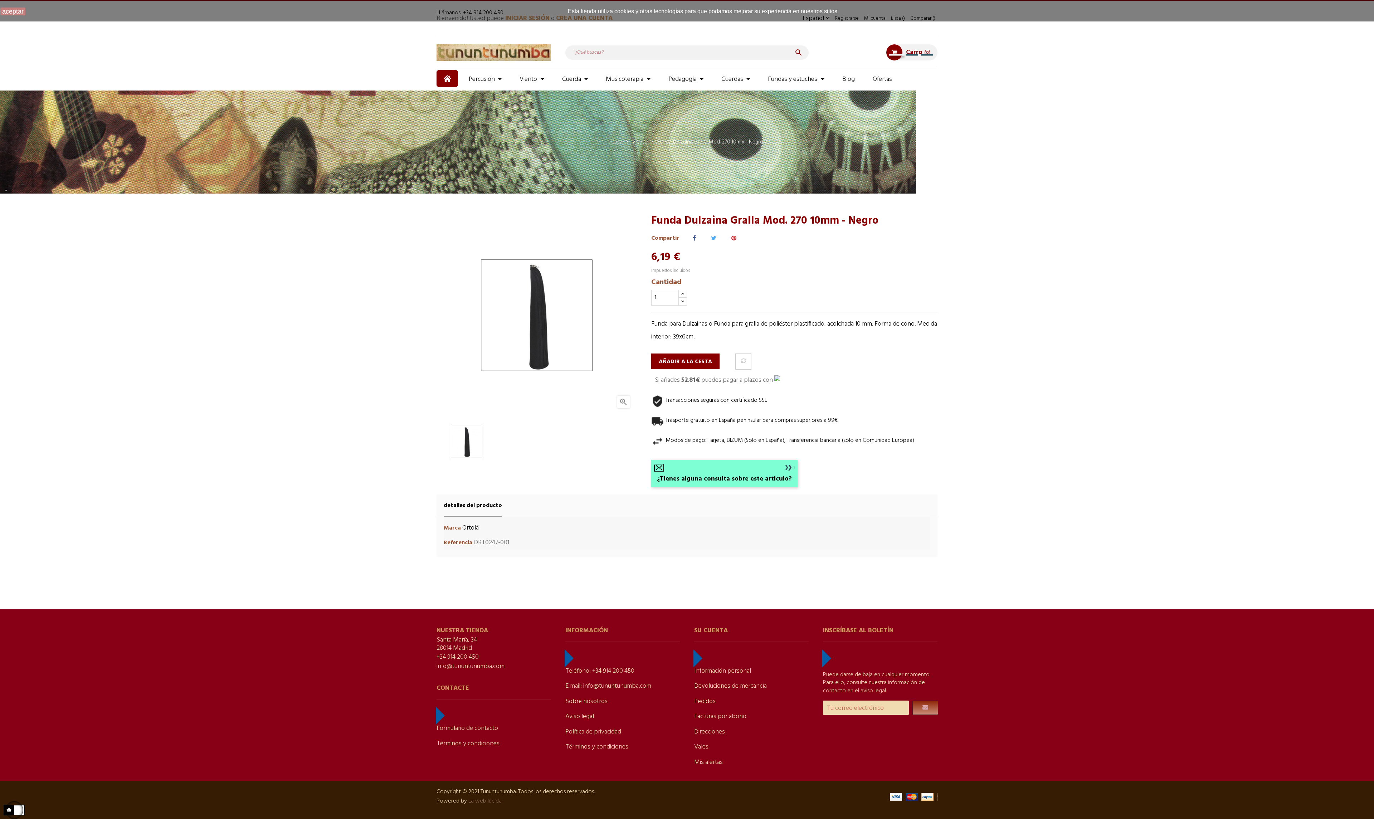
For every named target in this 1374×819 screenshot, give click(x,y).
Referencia (458, 543)
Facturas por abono (720, 716)
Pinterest (733, 238)
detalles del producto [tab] (473, 505)
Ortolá (470, 528)
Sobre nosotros (586, 701)
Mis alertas (708, 762)
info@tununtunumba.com (471, 666)
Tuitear (713, 238)
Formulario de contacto (467, 728)
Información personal (722, 671)
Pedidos (705, 701)
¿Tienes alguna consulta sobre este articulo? (724, 479)
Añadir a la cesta (685, 361)
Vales (701, 747)
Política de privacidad (593, 732)
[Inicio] (448, 78)
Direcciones (709, 732)
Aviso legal (579, 716)
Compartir (694, 238)
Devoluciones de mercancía (730, 686)
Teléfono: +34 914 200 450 (599, 671)
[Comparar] (743, 362)
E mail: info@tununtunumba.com (608, 686)
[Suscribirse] (925, 708)
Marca (452, 528)
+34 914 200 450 (458, 657)
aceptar (13, 11)
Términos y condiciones (468, 743)
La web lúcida (485, 801)
